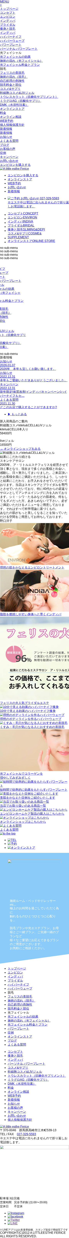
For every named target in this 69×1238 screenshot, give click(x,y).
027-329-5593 (26, 1134)
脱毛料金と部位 (10, 84)
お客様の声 (7, 148)
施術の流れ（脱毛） (14, 76)
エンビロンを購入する (15, 164)
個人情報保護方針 (12, 124)
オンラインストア (12, 108)
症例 (3, 152)
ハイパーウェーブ (12, 40)
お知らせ (6, 136)
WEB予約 (6, 120)
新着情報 (6, 128)
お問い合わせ (9, 160)
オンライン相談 (10, 116)
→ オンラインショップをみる (20, 448)
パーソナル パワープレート (19, 48)
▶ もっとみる (17, 414)
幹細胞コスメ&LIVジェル (17, 92)
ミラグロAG (20, 100)
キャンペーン (9, 156)
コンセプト (7, 12)
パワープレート (10, 44)
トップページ (9, 8)
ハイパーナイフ (10, 36)
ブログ (4, 144)
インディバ (7, 20)
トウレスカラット (29, 96)
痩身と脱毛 (7, 28)
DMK (14, 104)
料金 (3, 112)
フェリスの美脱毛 (12, 72)
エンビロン (7, 16)
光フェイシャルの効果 (15, 56)
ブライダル (7, 24)
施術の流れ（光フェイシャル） (21, 60)
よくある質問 (9, 140)
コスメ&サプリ (10, 88)
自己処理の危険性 (12, 80)
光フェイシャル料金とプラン (20, 64)
